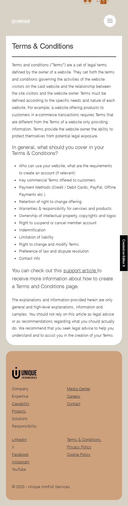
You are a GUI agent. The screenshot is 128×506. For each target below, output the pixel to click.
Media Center (78, 389)
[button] (110, 21)
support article (80, 270)
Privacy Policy (79, 447)
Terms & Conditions (84, 439)
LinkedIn (19, 439)
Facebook (20, 454)
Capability (20, 404)
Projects (19, 411)
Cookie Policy (78, 454)
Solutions (20, 418)
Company (20, 389)
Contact (73, 404)
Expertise (20, 396)
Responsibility (24, 426)
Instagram (20, 462)
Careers (73, 396)
